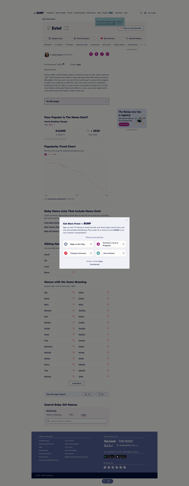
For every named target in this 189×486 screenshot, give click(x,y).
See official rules (94, 264)
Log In (101, 261)
